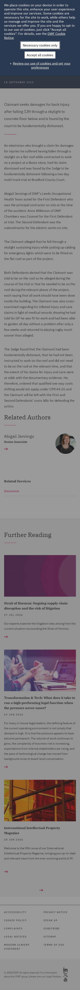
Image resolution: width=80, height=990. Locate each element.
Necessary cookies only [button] (40, 45)
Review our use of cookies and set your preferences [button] (42, 65)
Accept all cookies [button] (40, 55)
